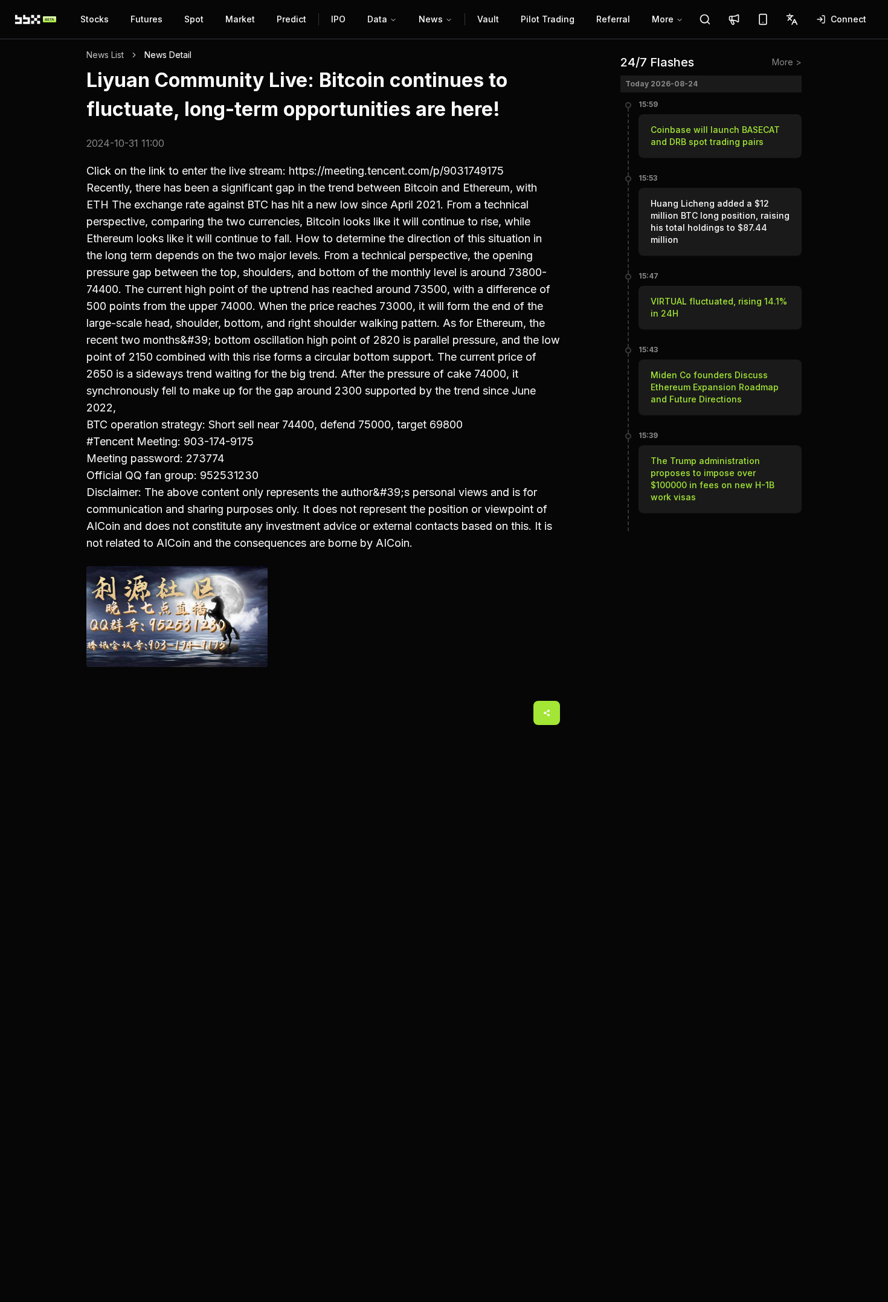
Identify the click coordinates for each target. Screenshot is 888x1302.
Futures (146, 19)
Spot (194, 19)
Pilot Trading (547, 19)
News (431, 19)
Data (377, 19)
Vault (488, 19)
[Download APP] (763, 19)
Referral (613, 19)
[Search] (705, 19)
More (663, 19)
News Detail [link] (167, 55)
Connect (848, 19)
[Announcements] (734, 19)
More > (787, 62)
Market (240, 19)
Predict (291, 19)
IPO (338, 19)
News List (105, 55)
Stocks (94, 19)
